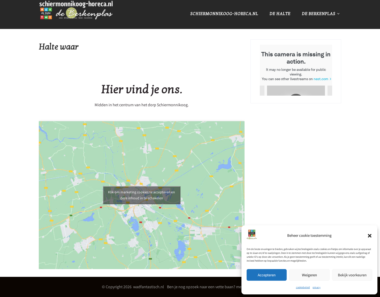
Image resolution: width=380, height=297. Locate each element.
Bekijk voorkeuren (352, 274)
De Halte (280, 13)
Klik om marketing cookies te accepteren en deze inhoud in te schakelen (141, 195)
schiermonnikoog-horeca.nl (224, 13)
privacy (317, 287)
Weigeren (309, 274)
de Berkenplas (319, 13)
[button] (369, 235)
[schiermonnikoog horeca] (76, 25)
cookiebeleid (303, 287)
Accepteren (267, 274)
